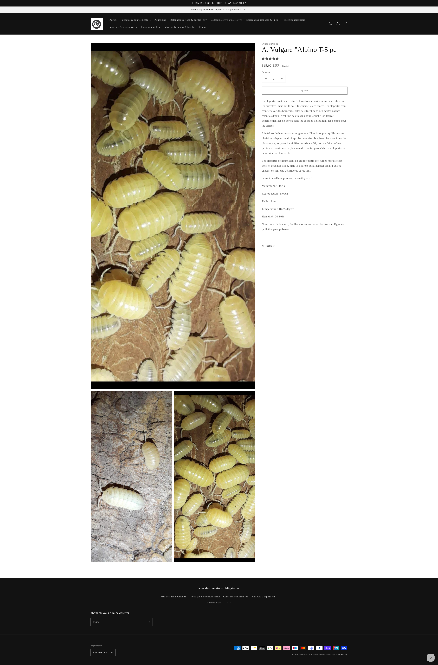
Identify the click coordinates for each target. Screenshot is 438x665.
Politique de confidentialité (205, 596)
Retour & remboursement (173, 596)
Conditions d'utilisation (235, 596)
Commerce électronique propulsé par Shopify (329, 654)
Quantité (266, 72)
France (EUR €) (100, 652)
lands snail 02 (305, 654)
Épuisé (304, 90)
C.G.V (228, 602)
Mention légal (214, 602)
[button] (330, 23)
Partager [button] (270, 245)
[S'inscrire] (148, 622)
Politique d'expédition (263, 596)
